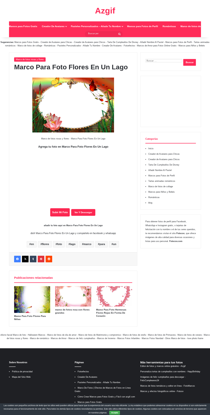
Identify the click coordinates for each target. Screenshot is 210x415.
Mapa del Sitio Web (21, 377)
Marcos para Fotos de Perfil (142, 26)
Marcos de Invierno (106, 338)
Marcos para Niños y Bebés (191, 45)
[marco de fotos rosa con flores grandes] (73, 296)
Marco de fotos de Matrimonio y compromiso (99, 335)
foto (59, 244)
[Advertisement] (170, 101)
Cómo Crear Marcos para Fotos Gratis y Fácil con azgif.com (106, 396)
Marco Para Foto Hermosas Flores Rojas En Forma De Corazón (111, 312)
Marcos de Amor (58, 338)
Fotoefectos (129, 45)
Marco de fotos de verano (190, 335)
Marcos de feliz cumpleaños (81, 338)
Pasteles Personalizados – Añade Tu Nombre (96, 26)
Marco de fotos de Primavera (162, 335)
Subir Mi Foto (60, 212)
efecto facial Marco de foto (13, 335)
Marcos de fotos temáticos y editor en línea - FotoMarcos (167, 386)
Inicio (150, 148)
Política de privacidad (22, 371)
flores (45, 244)
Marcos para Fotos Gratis (23, 26)
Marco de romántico (39, 338)
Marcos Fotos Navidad (152, 338)
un (114, 244)
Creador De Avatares (53, 26)
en (32, 244)
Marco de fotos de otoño (134, 335)
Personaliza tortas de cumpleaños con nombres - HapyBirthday (170, 371)
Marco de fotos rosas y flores (30, 59)
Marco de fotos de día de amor (61, 335)
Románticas (169, 26)
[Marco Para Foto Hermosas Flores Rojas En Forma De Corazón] (114, 296)
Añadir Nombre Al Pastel (151, 42)
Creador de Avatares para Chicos (89, 42)
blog (150, 203)
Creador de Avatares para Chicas (56, 42)
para (102, 244)
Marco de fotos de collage (30, 45)
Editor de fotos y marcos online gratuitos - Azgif (163, 366)
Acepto (114, 413)
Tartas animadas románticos (161, 181)
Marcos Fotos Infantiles (128, 338)
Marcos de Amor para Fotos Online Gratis (157, 45)
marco (87, 244)
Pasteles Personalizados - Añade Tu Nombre (78, 45)
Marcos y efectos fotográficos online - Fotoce (161, 391)
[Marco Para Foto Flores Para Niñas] (32, 299)
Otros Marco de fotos (175, 338)
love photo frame (195, 338)
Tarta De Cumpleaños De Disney (122, 42)
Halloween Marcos (36, 335)
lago (72, 244)
